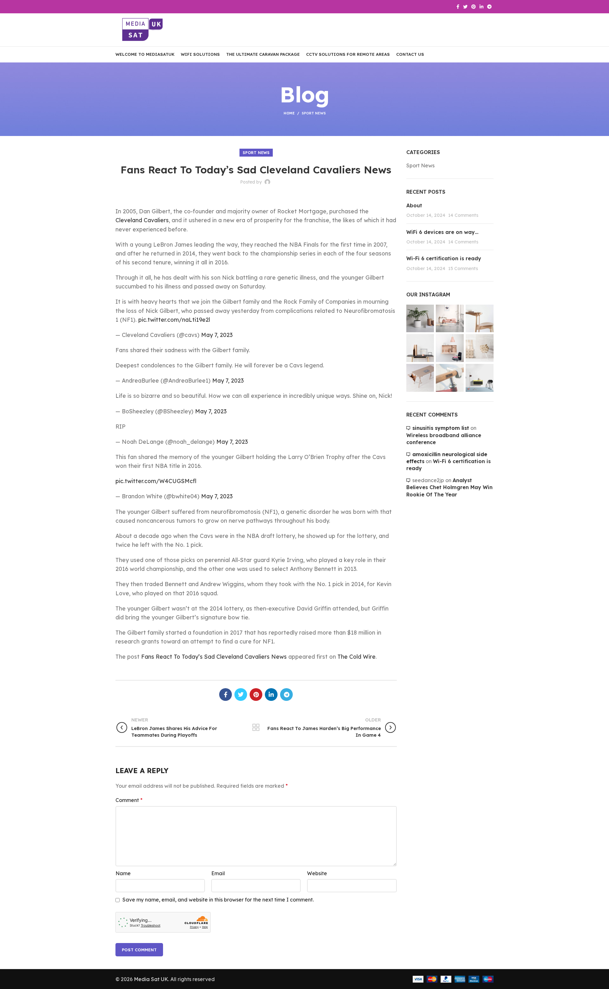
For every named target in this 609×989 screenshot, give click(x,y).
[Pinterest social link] (473, 7)
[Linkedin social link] (481, 7)
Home (289, 113)
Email (218, 873)
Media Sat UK (151, 979)
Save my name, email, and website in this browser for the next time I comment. (218, 899)
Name (123, 873)
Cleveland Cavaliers (142, 220)
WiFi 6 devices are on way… (442, 232)
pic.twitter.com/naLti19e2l (174, 319)
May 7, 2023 (216, 334)
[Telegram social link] (489, 7)
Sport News (314, 113)
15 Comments (463, 268)
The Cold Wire (356, 656)
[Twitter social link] (465, 7)
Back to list (256, 727)
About (414, 205)
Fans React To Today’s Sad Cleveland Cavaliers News (214, 656)
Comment (128, 800)
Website (317, 873)
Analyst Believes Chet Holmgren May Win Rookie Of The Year (449, 487)
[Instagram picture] (420, 319)
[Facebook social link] (458, 7)
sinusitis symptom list (440, 428)
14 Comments (463, 215)
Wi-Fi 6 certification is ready (443, 258)
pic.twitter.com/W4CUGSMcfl (155, 480)
